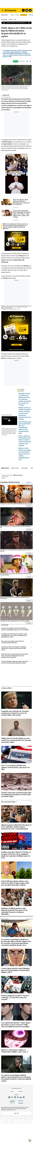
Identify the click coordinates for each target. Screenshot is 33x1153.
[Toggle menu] (2, 10)
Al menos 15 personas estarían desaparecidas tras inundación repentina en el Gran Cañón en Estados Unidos (16, 794)
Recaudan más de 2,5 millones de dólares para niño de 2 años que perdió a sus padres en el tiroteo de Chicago (25, 399)
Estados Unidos (15, 468)
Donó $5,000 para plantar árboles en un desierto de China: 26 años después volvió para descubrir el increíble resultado (15, 883)
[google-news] (24, 1097)
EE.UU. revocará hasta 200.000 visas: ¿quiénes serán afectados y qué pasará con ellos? (15, 767)
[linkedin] (21, 1097)
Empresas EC (24, 14)
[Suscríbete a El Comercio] (26, 10)
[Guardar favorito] (27, 61)
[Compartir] (30, 61)
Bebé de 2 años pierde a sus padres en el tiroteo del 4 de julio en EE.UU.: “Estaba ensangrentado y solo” (25, 453)
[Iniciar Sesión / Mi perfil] (30, 10)
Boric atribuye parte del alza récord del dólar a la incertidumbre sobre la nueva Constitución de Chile (25, 427)
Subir (15, 1113)
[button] (9, 420)
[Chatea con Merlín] (23, 10)
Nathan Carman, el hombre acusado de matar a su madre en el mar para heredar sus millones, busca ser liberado (25, 413)
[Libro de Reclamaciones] (21, 1102)
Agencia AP (6, 95)
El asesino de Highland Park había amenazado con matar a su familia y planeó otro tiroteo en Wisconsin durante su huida (17, 55)
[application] (9, 420)
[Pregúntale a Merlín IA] (30, 1140)
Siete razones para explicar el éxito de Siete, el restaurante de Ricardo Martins (12, 641)
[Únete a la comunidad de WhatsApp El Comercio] (15, 61)
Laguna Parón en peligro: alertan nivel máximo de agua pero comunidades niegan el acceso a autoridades (15, 628)
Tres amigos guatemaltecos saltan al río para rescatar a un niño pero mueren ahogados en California (17, 51)
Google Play (20, 1091)
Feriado (12, 14)
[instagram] (15, 1097)
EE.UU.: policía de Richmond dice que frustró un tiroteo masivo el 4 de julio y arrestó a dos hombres (25, 440)
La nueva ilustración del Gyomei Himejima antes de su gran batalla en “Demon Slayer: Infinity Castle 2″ (15, 970)
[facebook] (9, 1097)
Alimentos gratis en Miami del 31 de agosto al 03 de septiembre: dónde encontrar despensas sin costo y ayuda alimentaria (16, 827)
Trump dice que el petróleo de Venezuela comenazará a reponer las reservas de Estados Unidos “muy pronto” (15, 713)
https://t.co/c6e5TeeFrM (6, 308)
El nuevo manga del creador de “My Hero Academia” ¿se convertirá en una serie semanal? (15, 997)
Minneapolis (25, 468)
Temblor (17, 14)
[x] (12, 1097)
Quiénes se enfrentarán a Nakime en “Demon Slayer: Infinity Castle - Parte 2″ (14, 1051)
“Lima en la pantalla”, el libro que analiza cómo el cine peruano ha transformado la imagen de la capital (14, 662)
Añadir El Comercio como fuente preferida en (16, 22)
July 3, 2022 (17, 309)
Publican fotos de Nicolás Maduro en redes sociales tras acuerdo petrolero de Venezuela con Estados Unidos (16, 740)
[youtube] (18, 1097)
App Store (12, 1091)
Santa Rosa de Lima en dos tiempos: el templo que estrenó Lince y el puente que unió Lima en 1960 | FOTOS (13, 648)
